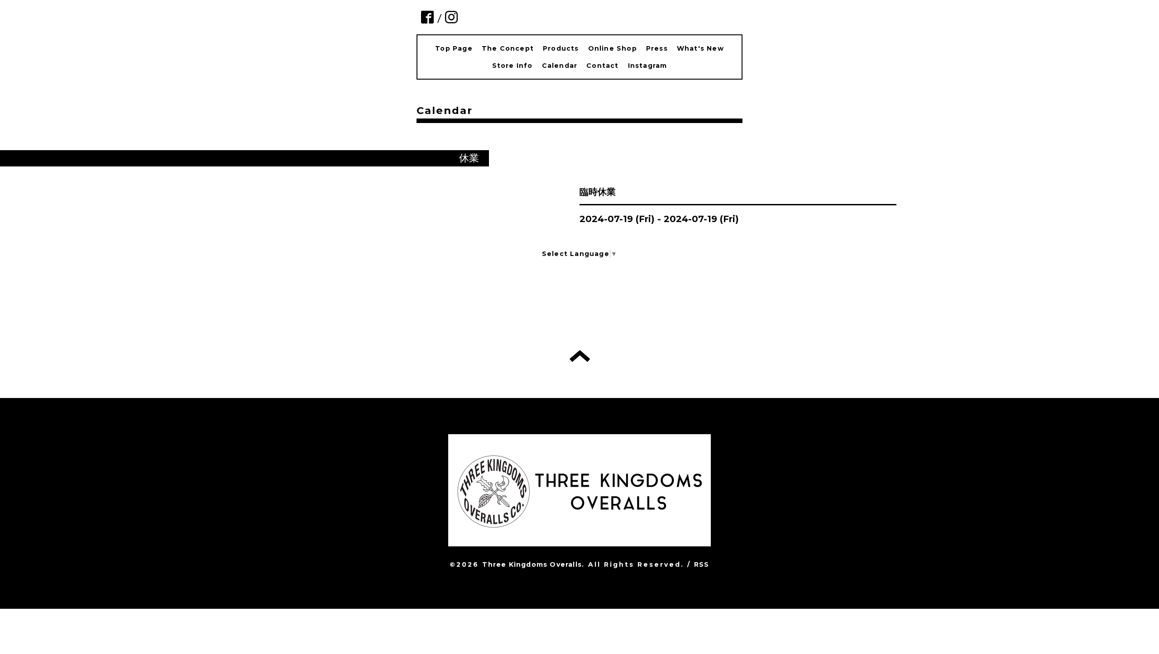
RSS (701, 564)
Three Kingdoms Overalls (532, 564)
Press (657, 48)
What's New (700, 48)
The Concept (508, 48)
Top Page (454, 48)
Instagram (647, 66)
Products (561, 48)
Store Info (512, 66)
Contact (602, 66)
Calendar (560, 66)
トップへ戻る (580, 356)
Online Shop (612, 48)
